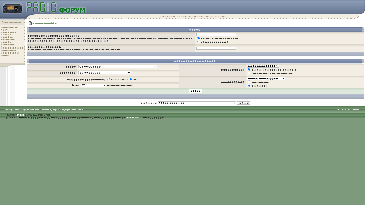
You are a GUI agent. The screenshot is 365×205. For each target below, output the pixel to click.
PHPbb (20, 115)
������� (8, 45)
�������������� (13, 48)
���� (5, 55)
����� (6, 35)
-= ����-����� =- (44, 23)
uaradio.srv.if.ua (134, 118)
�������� (9, 32)
